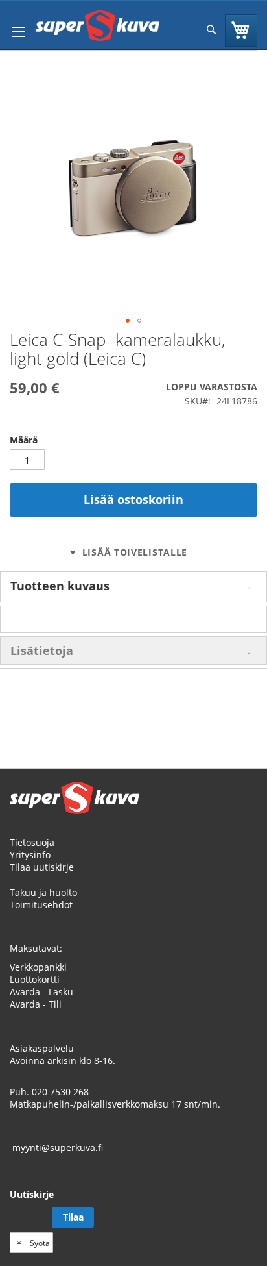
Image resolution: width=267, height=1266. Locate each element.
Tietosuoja (32, 842)
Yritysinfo (30, 855)
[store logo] (97, 25)
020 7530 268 (60, 1092)
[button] (128, 320)
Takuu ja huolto (43, 892)
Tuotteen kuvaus (60, 585)
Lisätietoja (41, 650)
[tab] (133, 586)
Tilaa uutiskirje (42, 867)
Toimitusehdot (41, 905)
